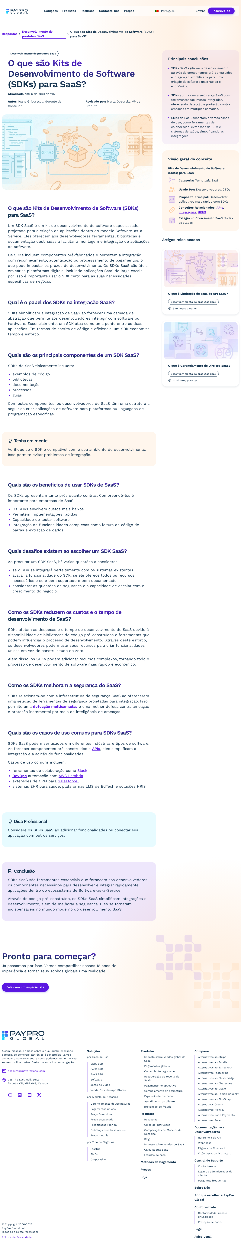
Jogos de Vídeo (100, 1084)
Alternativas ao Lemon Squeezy (218, 1093)
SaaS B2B (97, 1063)
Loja (144, 1177)
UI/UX (202, 212)
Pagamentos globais (157, 1065)
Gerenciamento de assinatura (163, 1090)
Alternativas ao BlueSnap (214, 1099)
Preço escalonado (102, 1119)
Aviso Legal (202, 1236)
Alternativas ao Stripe (212, 1056)
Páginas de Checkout (211, 1148)
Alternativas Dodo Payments (216, 1114)
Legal (198, 1229)
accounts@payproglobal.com (26, 1070)
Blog (146, 1139)
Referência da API (209, 1137)
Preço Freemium (101, 1114)
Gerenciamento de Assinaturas (110, 1103)
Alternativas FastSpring (213, 1072)
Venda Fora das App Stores (108, 1090)
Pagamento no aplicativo (160, 1085)
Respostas (10, 34)
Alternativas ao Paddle (212, 1062)
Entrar (200, 11)
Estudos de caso (154, 1154)
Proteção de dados (210, 1222)
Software (96, 1079)
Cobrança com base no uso (108, 1130)
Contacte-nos (109, 11)
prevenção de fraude (157, 1106)
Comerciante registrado (159, 1071)
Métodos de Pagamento (158, 1162)
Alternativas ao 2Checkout (215, 1067)
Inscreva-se (221, 11)
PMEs (94, 1154)
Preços (129, 11)
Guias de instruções (157, 1124)
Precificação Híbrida (104, 1124)
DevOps (19, 776)
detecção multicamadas (55, 706)
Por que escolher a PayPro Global (214, 1197)
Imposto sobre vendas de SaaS (164, 1144)
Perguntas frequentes (212, 1180)
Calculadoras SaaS (156, 1149)
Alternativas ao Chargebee (215, 1083)
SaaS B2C (97, 1068)
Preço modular (100, 1135)
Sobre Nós (202, 1187)
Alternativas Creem (210, 1104)
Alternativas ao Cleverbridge (216, 1078)
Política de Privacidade (17, 1237)
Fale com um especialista (25, 987)
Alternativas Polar (209, 1120)
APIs (96, 748)
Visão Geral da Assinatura (214, 1153)
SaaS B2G (97, 1074)
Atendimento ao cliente (159, 1101)
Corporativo (98, 1159)
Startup (96, 1148)
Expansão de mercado (158, 1096)
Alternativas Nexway (211, 1109)
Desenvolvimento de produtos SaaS (37, 34)
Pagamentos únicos (103, 1108)
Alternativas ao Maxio (212, 1088)
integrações (187, 212)
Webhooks (204, 1142)
